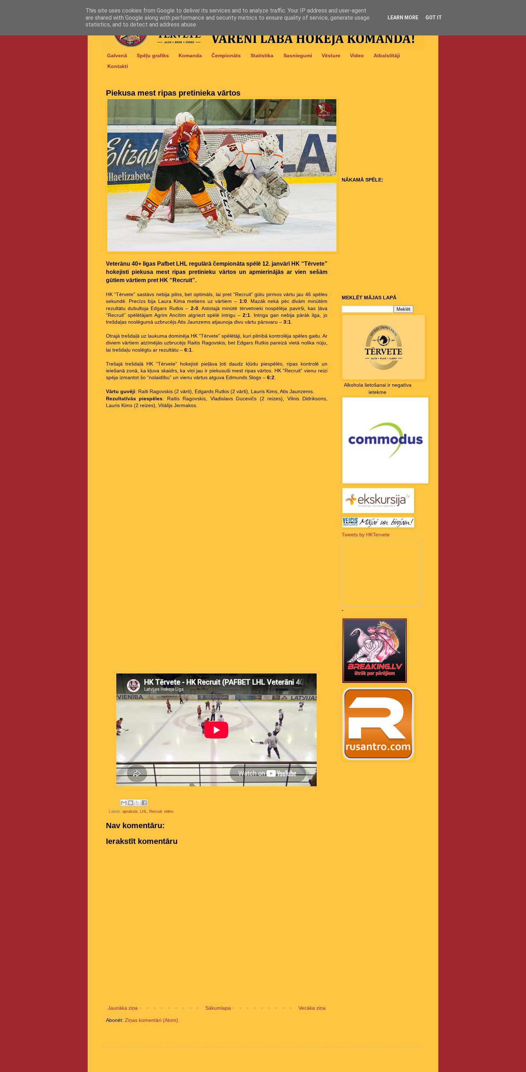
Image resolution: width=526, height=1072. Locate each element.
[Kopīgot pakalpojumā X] (137, 802)
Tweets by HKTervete (366, 534)
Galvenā (117, 55)
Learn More (403, 17)
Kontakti (117, 66)
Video (357, 55)
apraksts (130, 811)
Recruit (155, 811)
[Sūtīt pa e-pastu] (123, 802)
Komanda (190, 55)
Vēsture (331, 55)
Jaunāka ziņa (123, 1008)
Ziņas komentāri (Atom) (151, 1020)
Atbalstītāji (387, 55)
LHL (143, 811)
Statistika (261, 55)
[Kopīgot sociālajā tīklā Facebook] (144, 802)
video (168, 811)
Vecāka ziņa (312, 1008)
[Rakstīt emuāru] (130, 802)
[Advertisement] (386, 129)
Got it (433, 17)
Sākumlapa (218, 1008)
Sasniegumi (297, 55)
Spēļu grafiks (153, 55)
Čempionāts (226, 55)
